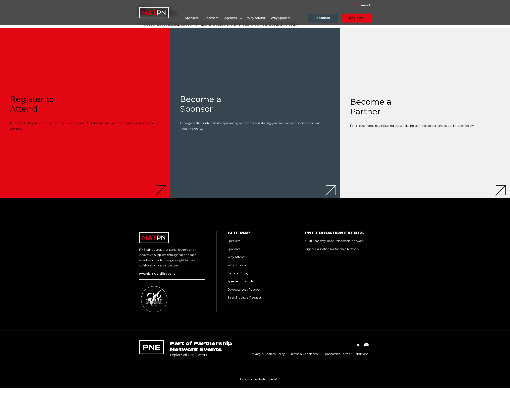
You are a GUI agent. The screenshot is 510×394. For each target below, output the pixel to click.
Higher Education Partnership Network (332, 249)
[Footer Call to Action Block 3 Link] (425, 113)
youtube (366, 345)
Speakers (192, 18)
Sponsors (211, 18)
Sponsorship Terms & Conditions (346, 354)
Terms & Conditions (304, 354)
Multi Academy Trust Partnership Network (334, 241)
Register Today (238, 273)
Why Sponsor (280, 18)
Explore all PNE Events (188, 355)
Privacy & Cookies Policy (268, 354)
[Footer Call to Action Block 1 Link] (85, 113)
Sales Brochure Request (244, 297)
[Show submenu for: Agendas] (241, 18)
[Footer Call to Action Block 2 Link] (255, 113)
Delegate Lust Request (244, 289)
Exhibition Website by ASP (258, 379)
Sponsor (323, 18)
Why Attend (256, 18)
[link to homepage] (154, 13)
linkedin (357, 345)
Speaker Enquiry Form (243, 281)
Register (356, 18)
